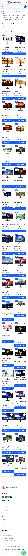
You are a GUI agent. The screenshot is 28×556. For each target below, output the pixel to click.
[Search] (25, 6)
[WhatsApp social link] (8, 497)
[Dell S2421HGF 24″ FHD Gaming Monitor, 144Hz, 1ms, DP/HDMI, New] (8, 217)
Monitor (4, 508)
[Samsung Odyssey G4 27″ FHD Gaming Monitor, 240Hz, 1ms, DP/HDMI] (8, 439)
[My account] (26, 2)
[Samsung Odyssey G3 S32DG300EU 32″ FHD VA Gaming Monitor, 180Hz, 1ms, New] (20, 417)
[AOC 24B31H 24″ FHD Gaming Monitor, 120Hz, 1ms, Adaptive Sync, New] (20, 62)
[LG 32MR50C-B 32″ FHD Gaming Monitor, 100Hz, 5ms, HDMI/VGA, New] (8, 328)
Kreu (2, 11)
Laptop (3, 503)
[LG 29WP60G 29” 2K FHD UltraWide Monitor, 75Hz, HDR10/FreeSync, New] (20, 304)
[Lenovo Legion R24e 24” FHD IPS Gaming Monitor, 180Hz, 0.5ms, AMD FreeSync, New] (20, 284)
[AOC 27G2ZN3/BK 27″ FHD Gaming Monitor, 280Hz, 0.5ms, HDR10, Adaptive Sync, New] (8, 84)
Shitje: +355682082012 (7, 533)
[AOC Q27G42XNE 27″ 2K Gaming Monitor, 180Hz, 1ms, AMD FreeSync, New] (20, 129)
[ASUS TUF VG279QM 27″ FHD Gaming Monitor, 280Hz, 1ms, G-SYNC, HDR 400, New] (20, 151)
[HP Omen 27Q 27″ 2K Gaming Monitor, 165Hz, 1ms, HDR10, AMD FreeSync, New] (20, 217)
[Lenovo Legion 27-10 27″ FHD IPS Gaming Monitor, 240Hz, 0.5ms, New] (20, 261)
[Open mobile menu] (1, 2)
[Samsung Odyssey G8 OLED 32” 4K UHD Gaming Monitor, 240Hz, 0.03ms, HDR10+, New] (20, 461)
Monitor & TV (8, 11)
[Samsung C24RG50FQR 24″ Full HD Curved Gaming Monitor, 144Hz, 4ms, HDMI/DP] (20, 374)
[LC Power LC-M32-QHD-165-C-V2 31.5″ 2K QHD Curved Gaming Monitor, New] (8, 239)
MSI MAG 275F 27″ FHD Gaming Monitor (20, 361)
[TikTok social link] (11, 497)
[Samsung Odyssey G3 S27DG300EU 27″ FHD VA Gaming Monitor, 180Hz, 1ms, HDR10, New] (8, 417)
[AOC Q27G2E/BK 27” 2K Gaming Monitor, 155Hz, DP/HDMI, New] (8, 129)
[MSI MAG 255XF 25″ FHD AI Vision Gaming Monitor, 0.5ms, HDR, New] (20, 330)
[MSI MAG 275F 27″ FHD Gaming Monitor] (20, 354)
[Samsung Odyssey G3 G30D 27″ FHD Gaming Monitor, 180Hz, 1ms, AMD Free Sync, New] (8, 396)
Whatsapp (4, 527)
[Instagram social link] (6, 497)
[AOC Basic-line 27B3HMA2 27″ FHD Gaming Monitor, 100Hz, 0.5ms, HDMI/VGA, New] (20, 84)
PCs (3, 505)
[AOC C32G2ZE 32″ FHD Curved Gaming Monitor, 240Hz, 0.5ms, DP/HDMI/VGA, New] (8, 106)
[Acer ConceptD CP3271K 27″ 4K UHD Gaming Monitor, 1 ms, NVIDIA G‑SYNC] (8, 40)
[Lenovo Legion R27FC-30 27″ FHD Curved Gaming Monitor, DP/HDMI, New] (8, 306)
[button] (20, 53)
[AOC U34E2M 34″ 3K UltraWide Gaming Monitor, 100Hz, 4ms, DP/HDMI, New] (8, 151)
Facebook (4, 521)
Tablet (3, 513)
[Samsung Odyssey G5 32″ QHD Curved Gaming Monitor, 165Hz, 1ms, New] (20, 439)
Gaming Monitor (18, 11)
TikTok (3, 524)
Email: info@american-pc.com (9, 540)
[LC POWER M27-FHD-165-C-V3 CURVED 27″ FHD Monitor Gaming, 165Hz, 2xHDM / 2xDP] (8, 261)
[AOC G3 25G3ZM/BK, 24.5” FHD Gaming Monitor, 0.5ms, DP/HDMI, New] (20, 106)
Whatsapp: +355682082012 (8, 538)
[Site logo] (14, 2)
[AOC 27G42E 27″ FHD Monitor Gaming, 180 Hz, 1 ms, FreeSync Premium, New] (8, 62)
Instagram (4, 519)
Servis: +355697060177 (7, 535)
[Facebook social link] (3, 497)
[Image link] (9, 487)
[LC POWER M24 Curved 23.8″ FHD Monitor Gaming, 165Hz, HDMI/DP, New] (20, 239)
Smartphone (5, 510)
